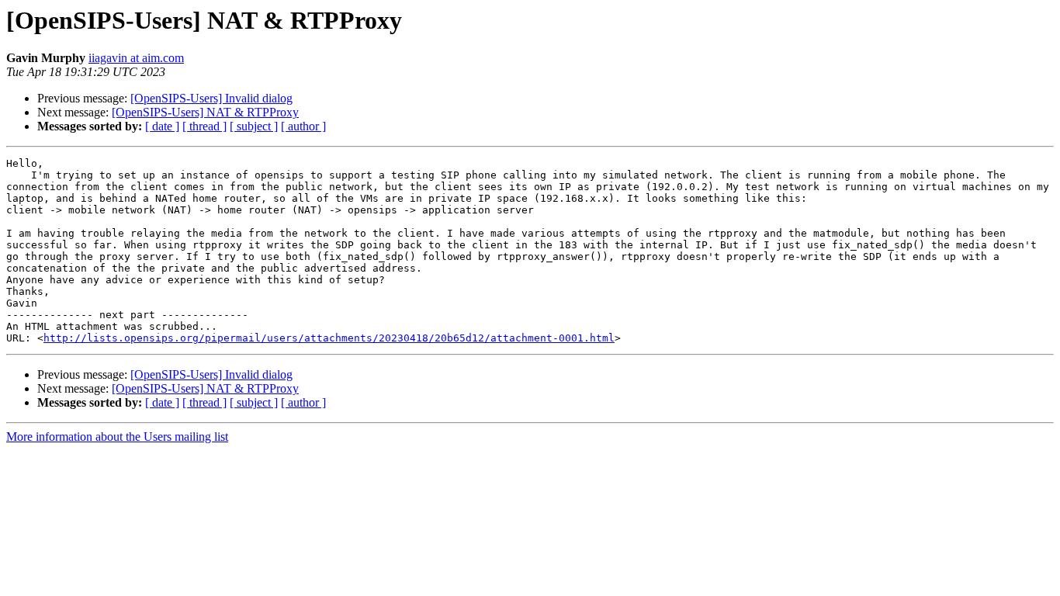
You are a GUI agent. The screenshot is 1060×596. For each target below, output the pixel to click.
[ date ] (162, 126)
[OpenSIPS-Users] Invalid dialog (211, 98)
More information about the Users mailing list (117, 436)
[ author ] (303, 126)
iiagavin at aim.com (136, 57)
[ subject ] (254, 126)
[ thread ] (204, 126)
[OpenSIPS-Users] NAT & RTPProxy (205, 112)
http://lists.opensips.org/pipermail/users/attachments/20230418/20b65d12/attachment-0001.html (329, 338)
